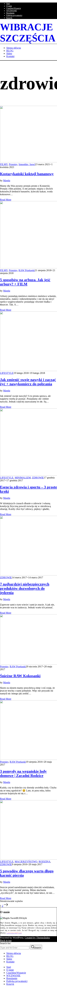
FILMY (4, 164)
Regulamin (10, 13)
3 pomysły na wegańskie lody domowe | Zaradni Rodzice (23, 773)
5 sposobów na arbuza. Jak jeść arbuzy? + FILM (25, 282)
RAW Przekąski (27, 270)
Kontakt (10, 961)
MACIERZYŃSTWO (26, 861)
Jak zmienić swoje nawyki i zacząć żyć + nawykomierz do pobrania (28, 382)
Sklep (9, 959)
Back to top (6, 940)
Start (8, 4)
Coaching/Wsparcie (13, 8)
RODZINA (44, 861)
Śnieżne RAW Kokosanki (20, 676)
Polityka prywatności (14, 15)
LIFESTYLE (6, 373)
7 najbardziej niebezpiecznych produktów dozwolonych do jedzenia (24, 588)
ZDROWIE (38, 477)
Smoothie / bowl (27, 164)
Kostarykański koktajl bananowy (27, 174)
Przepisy (13, 164)
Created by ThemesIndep (37, 937)
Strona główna (13, 953)
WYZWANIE (11, 11)
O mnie (9, 6)
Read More (5, 199)
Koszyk (9, 18)
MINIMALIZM (23, 477)
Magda (6, 180)
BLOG (9, 956)
